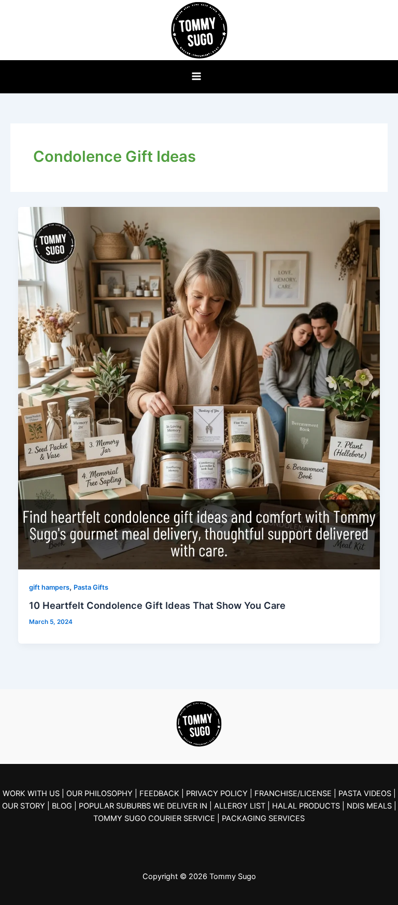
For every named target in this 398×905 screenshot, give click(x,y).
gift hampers (49, 587)
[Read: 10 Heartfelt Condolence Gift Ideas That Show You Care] (199, 388)
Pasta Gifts (91, 587)
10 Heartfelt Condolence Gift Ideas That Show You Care (157, 605)
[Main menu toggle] (196, 76)
